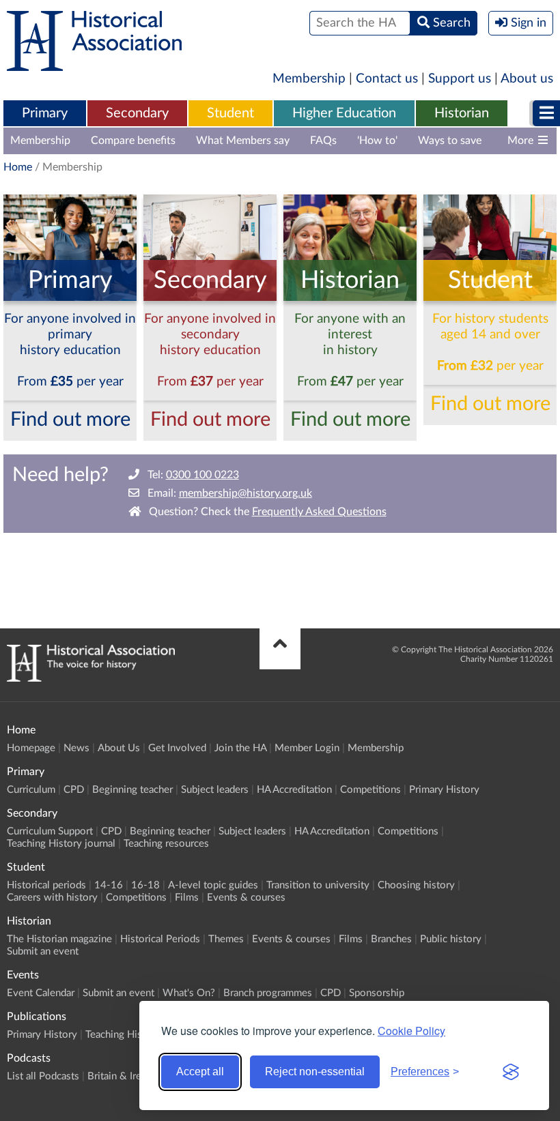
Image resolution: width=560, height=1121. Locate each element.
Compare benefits (133, 140)
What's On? (189, 993)
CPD (74, 790)
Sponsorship (376, 993)
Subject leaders (215, 790)
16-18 (145, 885)
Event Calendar (40, 993)
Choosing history (416, 885)
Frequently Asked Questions (319, 511)
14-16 (108, 885)
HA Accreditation (294, 790)
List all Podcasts (43, 1076)
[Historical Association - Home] (91, 678)
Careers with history (52, 897)
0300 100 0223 (202, 474)
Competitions (370, 790)
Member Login (307, 748)
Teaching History (122, 1035)
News (76, 748)
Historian (461, 113)
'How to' (377, 140)
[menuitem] (45, 114)
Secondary (137, 113)
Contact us (387, 78)
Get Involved (177, 748)
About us (527, 78)
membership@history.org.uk (245, 493)
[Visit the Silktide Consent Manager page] (510, 1072)
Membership (309, 78)
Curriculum (31, 790)
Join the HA (240, 748)
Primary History (444, 790)
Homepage (31, 748)
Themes (226, 939)
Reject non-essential (315, 1071)
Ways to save (449, 140)
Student (230, 113)
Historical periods (46, 885)
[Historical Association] (94, 64)
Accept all (200, 1071)
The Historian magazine (59, 939)
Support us (459, 78)
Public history (450, 939)
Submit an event (43, 951)
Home (17, 167)
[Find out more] (70, 297)
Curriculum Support (50, 831)
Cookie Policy (411, 1030)
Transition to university (317, 885)
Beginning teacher (132, 790)
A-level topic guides (213, 885)
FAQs (323, 140)
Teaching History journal (61, 844)
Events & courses (246, 897)
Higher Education (344, 113)
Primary (45, 113)
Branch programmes (267, 993)
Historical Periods (160, 939)
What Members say (243, 140)
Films (187, 897)
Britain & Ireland (123, 1076)
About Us (119, 748)
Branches (391, 939)
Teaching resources (166, 844)
